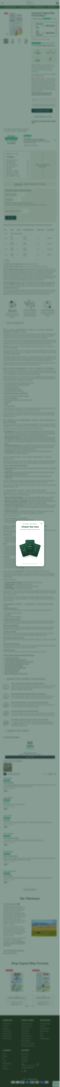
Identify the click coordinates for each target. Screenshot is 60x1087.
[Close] (41, 523)
